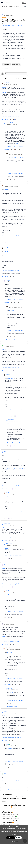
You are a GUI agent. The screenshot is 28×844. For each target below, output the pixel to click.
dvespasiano (11, 419)
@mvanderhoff (10, 652)
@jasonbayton (14, 157)
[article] (14, 101)
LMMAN (10, 688)
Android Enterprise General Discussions (12, 10)
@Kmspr (10, 748)
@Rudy (8, 595)
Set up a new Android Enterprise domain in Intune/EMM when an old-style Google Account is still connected (13, 805)
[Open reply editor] (14, 74)
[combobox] (14, 6)
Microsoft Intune (16, 64)
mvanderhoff (7, 623)
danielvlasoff (7, 523)
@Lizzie (4, 87)
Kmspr (5, 711)
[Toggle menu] (2, 2)
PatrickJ (8, 280)
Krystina (5, 14)
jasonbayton (6, 82)
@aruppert (10, 378)
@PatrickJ (11, 310)
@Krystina (4, 92)
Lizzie (9, 153)
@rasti (8, 497)
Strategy (4, 801)
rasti (5, 451)
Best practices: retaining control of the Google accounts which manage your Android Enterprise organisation (14, 798)
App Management (6, 64)
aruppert (6, 345)
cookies (11, 828)
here (22, 219)
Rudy (5, 564)
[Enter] (2, 6)
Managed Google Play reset (9, 816)
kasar (5, 773)
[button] (24, 2)
